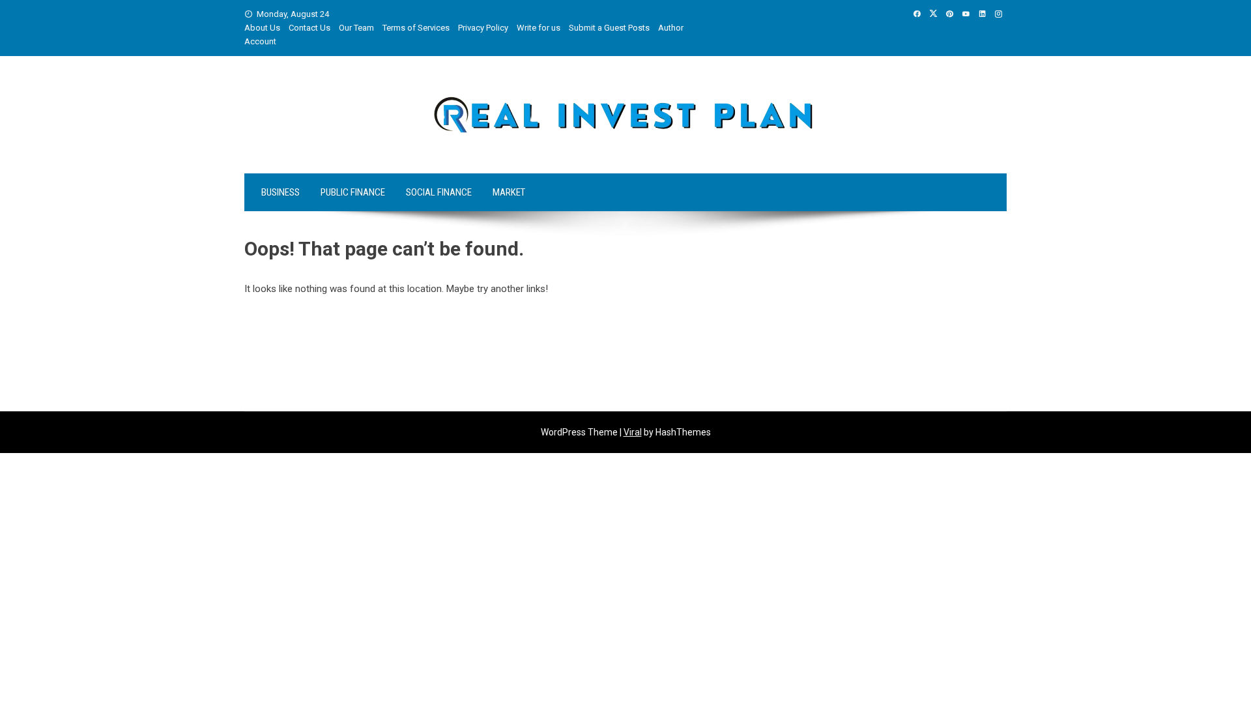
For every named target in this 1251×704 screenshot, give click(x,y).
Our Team (356, 28)
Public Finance (353, 192)
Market (509, 192)
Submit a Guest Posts (609, 28)
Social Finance (439, 192)
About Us (262, 28)
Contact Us (309, 28)
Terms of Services (416, 28)
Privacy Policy (483, 28)
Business (280, 192)
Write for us (538, 28)
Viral (633, 432)
